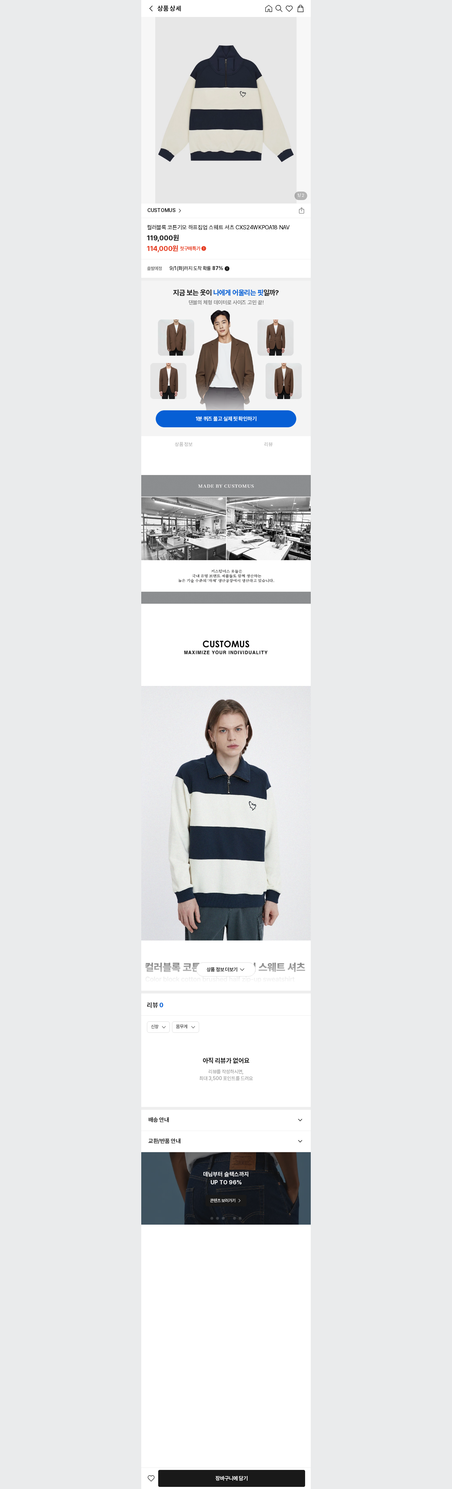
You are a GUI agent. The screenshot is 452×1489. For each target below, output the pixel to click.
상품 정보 (183, 444)
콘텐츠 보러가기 (222, 1200)
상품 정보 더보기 (222, 969)
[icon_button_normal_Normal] (151, 8)
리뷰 (268, 444)
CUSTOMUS (161, 210)
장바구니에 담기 (231, 1478)
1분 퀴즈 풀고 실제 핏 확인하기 (226, 419)
